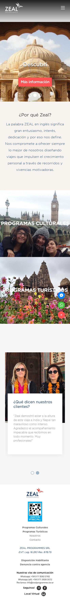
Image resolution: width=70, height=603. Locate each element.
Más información (35, 82)
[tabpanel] (35, 409)
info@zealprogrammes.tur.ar (40, 582)
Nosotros (35, 536)
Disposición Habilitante (35, 560)
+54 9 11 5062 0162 (40, 576)
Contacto (35, 540)
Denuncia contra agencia (35, 564)
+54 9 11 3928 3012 (42, 579)
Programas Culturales (35, 527)
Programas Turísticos (35, 532)
